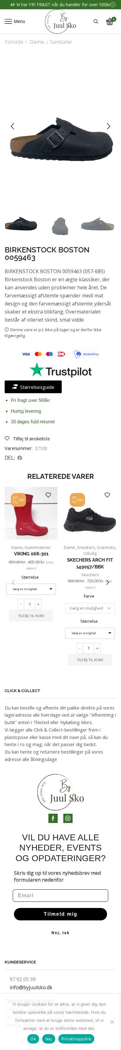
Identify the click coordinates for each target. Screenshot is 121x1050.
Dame (36, 42)
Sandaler (61, 42)
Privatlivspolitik (76, 1038)
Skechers (90, 574)
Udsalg (89, 553)
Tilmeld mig (61, 914)
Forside (14, 42)
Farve (89, 596)
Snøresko (106, 547)
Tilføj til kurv (31, 615)
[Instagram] (68, 818)
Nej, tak (61, 933)
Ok (33, 1038)
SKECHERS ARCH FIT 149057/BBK (90, 563)
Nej (48, 1038)
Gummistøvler (38, 547)
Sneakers (86, 547)
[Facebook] (53, 818)
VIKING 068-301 (31, 553)
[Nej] (112, 1022)
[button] (12, 126)
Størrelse (30, 577)
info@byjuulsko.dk (31, 987)
